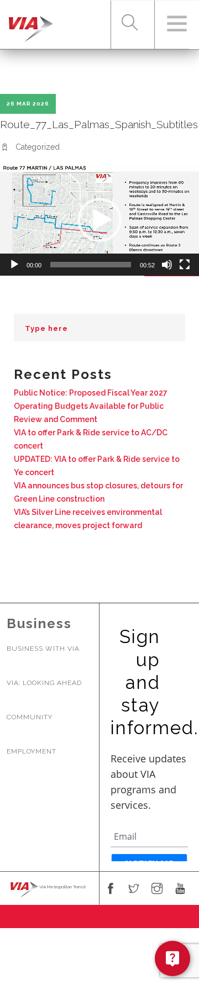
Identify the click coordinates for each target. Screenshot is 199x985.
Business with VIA (43, 648)
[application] (99, 220)
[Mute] (166, 264)
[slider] (90, 264)
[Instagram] (157, 889)
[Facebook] (110, 889)
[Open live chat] (172, 958)
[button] (99, 220)
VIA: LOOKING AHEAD (44, 683)
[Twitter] (133, 889)
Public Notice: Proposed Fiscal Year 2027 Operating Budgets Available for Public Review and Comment (90, 406)
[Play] (14, 264)
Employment (31, 751)
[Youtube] (180, 889)
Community (30, 717)
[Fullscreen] (184, 264)
